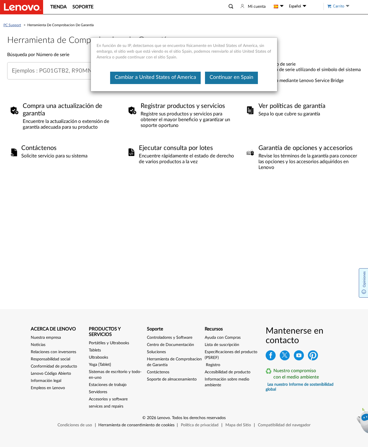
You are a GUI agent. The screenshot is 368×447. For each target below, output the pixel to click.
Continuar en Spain (231, 77)
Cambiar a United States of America (155, 77)
